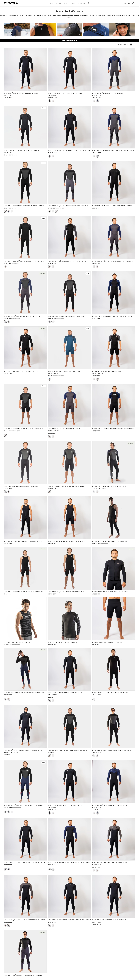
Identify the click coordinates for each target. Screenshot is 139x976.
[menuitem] (51, 3)
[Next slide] (44, 70)
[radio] (49, 100)
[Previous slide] (7, 70)
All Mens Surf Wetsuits (69, 40)
